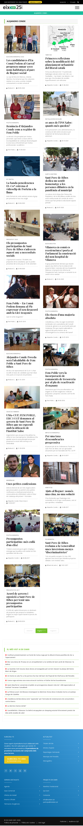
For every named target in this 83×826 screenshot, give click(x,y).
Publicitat (63, 821)
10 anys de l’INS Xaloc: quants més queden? (58, 124)
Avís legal (41, 823)
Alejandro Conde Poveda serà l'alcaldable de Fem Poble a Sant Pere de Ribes (21, 361)
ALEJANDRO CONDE (40, 13)
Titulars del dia (48, 743)
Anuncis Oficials (9, 799)
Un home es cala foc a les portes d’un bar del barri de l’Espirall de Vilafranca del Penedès (40, 676)
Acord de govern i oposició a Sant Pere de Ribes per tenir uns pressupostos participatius (20, 600)
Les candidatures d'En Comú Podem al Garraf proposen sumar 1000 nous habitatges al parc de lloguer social (20, 66)
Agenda (7, 786)
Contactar (46, 795)
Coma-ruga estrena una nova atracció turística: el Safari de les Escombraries (36, 680)
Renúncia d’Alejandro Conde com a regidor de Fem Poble (21, 129)
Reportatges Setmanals (51, 752)
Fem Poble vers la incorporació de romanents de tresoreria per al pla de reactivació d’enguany (60, 379)
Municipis (63, 2)
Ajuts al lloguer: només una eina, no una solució (60, 492)
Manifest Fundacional (50, 786)
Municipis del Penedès (51, 757)
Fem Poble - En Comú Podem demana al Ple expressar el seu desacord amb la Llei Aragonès (22, 307)
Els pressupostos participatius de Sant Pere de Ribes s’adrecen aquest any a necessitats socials (21, 249)
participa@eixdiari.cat (50, 802)
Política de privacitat (11, 823)
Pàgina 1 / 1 (41, 631)
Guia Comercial (9, 791)
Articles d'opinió (48, 748)
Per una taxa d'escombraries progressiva (54, 439)
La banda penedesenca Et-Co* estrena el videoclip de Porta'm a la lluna (21, 187)
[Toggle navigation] (77, 8)
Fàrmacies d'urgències (12, 804)
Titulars (72, 2)
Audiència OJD (74, 821)
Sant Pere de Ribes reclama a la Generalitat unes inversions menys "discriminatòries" (60, 547)
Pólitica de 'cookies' (28, 823)
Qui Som (46, 791)
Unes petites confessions (21, 483)
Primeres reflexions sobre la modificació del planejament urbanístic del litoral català (59, 63)
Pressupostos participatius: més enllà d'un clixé (20, 542)
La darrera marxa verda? (16, 706)
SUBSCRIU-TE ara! (35, 2)
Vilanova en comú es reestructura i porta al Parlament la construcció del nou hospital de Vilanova (60, 253)
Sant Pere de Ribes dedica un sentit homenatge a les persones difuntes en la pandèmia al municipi (59, 184)
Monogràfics (47, 761)
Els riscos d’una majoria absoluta (60, 316)
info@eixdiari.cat (49, 800)
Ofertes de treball (10, 795)
